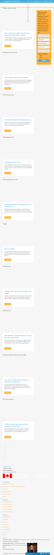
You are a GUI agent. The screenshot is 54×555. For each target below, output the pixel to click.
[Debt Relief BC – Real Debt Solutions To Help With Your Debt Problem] (18, 321)
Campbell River (6, 517)
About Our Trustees (8, 484)
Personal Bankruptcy (8, 501)
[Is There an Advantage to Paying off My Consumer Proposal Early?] (18, 410)
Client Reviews (6, 494)
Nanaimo (5, 522)
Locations (45, 1)
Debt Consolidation (7, 511)
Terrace (4, 534)
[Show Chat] (41, 554)
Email (41, 55)
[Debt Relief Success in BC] (18, 148)
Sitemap (25, 553)
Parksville (5, 524)
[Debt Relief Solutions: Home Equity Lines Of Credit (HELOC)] (18, 190)
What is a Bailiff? (9, 249)
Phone (41, 57)
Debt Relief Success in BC (12, 162)
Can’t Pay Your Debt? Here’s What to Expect (17, 120)
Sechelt (4, 532)
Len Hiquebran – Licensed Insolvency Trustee (14, 486)
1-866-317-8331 (16, 1)
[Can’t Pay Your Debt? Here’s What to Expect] (18, 105)
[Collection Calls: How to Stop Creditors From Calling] (18, 277)
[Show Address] (46, 554)
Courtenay (5, 519)
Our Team (5, 489)
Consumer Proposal (8, 504)
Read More (8, 46)
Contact (50, 1)
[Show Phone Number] (43, 554)
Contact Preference (43, 53)
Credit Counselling (7, 509)
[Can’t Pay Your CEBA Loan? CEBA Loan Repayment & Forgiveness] (18, 365)
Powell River (6, 527)
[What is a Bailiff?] (18, 234)
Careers (5, 496)
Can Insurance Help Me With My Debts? (16, 77)
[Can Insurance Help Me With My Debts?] (18, 63)
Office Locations (7, 491)
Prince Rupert (6, 529)
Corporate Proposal (8, 506)
